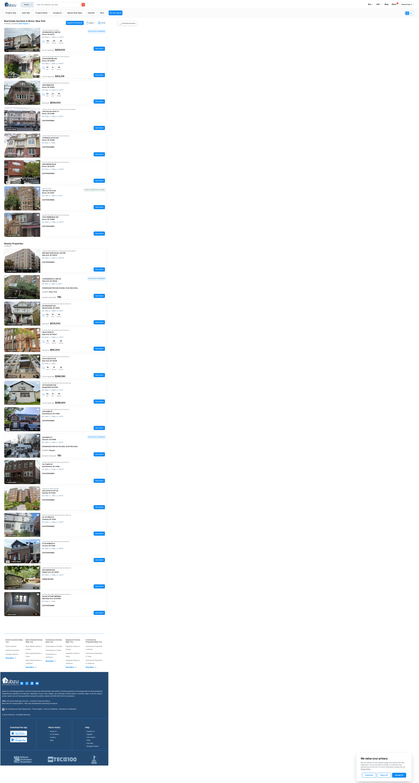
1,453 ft (60, 495)
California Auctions (12, 650)
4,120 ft (61, 575)
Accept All (399, 775)
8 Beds (46, 337)
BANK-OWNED (12, 76)
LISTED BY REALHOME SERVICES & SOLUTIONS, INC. (56, 56)
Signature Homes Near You (73, 641)
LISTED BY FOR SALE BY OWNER (50, 30)
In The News (54, 734)
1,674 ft (61, 442)
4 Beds (46, 416)
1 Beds (46, 143)
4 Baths (53, 337)
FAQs (88, 740)
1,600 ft (61, 469)
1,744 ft (61, 310)
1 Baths (53, 63)
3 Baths (53, 90)
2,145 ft (61, 90)
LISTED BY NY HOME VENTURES (50, 488)
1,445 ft (61, 522)
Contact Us (91, 731)
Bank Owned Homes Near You (34, 641)
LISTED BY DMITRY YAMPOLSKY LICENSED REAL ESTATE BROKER (59, 109)
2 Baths (53, 37)
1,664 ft (61, 548)
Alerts (395, 4)
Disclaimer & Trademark (67, 709)
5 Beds (46, 90)
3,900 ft (61, 169)
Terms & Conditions (51, 709)
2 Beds (46, 63)
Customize (369, 775)
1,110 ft (61, 390)
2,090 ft (61, 63)
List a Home (91, 737)
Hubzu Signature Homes (95, 190)
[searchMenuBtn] (83, 4)
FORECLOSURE (12, 297)
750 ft (60, 195)
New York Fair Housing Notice (12, 703)
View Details (99, 48)
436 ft (60, 284)
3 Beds (46, 37)
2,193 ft (61, 116)
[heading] (86, 23)
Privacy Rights (37, 709)
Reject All (384, 775)
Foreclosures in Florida (54, 646)
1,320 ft (61, 222)
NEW (7, 182)
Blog (386, 4)
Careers (53, 737)
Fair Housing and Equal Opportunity (18, 709)
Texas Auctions (11, 646)
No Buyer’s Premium (96, 31)
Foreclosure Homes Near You (54, 641)
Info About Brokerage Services (15, 701)
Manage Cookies (93, 746)
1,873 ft (61, 337)
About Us (53, 731)
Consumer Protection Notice (40, 701)
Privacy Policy (365, 769)
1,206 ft (61, 37)
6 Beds (46, 169)
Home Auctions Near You (14, 641)
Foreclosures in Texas (53, 650)
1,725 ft (61, 416)
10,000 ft (61, 258)
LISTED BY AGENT (47, 188)
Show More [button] (10, 658)
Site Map (90, 743)
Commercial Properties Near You (94, 641)
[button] (7, 40)
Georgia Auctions (12, 654)
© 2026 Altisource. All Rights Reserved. (16, 715)
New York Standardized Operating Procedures (40, 703)
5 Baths (53, 575)
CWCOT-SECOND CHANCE (16, 50)
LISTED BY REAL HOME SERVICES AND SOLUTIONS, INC (56, 304)
